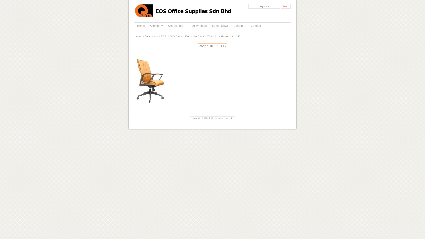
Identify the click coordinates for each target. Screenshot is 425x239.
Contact (256, 25)
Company (156, 25)
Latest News (220, 25)
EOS (163, 36)
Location (239, 25)
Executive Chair (194, 36)
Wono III (212, 36)
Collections (174, 25)
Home (141, 25)
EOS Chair (176, 36)
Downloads (199, 25)
